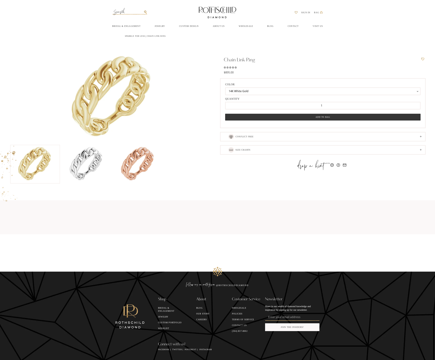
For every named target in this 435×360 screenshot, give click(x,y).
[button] (230, 67)
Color (230, 84)
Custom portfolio (170, 322)
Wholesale (239, 308)
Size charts (243, 150)
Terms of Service (243, 319)
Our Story (203, 314)
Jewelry (163, 317)
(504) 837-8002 (240, 331)
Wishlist (163, 328)
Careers (201, 319)
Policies (237, 314)
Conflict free (245, 136)
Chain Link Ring (156, 36)
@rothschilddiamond (232, 285)
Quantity (232, 98)
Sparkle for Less (135, 36)
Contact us (239, 325)
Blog (199, 308)
